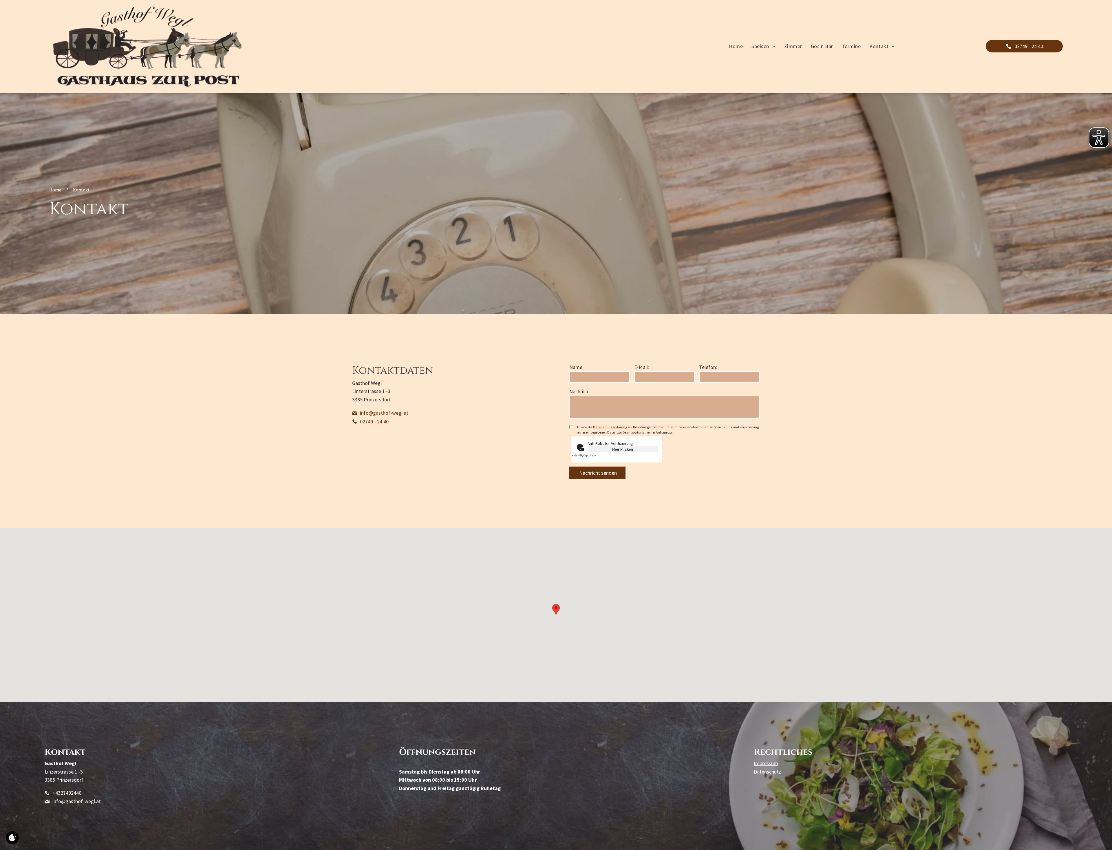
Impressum (766, 763)
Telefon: (708, 367)
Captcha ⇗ (584, 455)
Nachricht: (580, 391)
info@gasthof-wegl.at (76, 801)
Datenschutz (767, 771)
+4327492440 (66, 792)
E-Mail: (641, 367)
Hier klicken (622, 449)
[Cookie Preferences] (12, 837)
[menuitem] (736, 46)
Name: (576, 367)
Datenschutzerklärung (610, 427)
